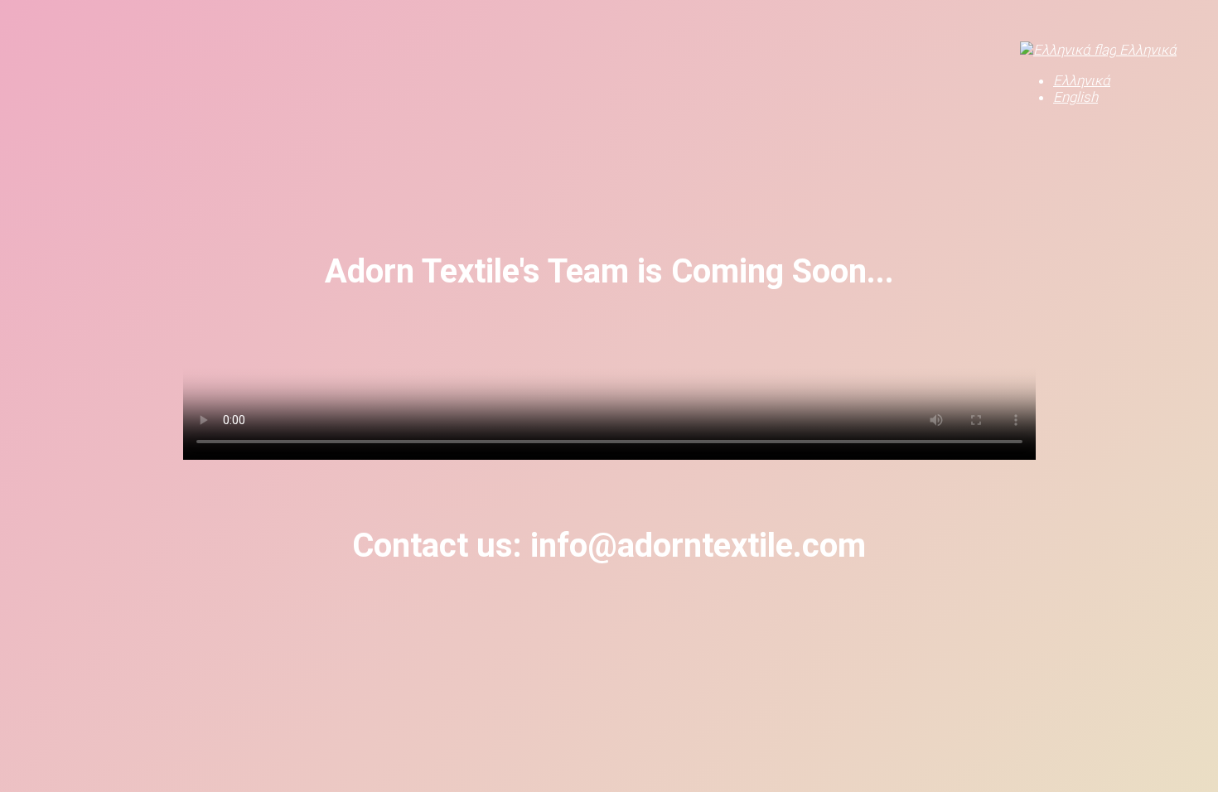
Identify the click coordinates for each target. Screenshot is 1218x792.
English (1075, 97)
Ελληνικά (1146, 49)
